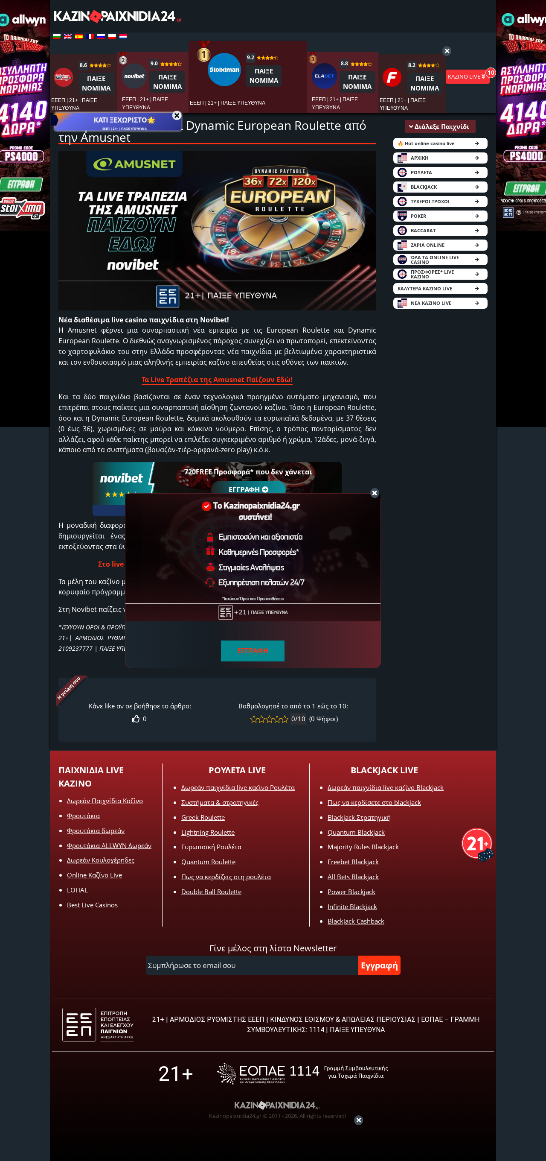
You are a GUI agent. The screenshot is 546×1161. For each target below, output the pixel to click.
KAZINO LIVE (465, 76)
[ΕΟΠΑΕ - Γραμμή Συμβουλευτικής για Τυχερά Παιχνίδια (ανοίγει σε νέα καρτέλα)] (302, 1074)
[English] (68, 36)
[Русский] (101, 36)
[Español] (79, 36)
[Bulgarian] (57, 36)
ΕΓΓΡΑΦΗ (244, 489)
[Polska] (112, 36)
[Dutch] (123, 36)
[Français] (90, 36)
